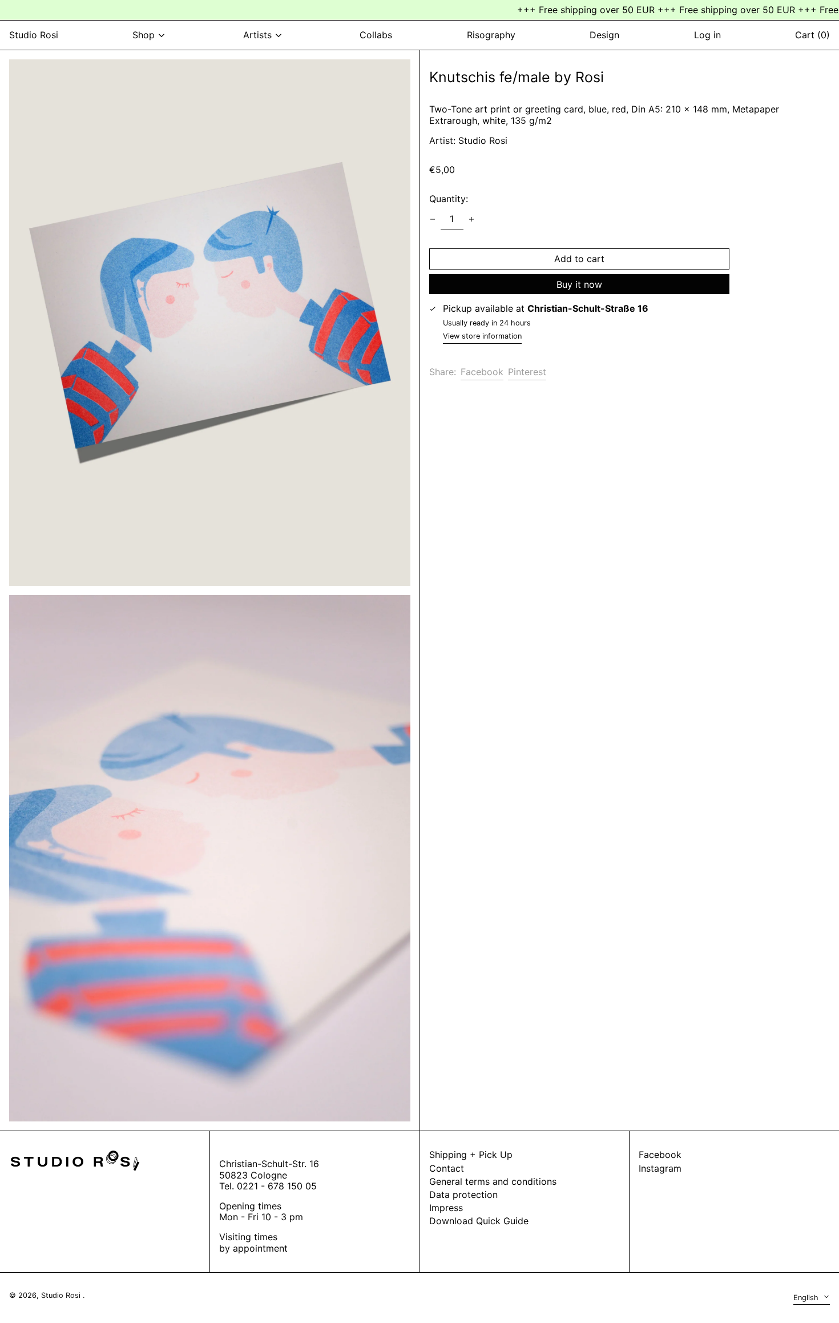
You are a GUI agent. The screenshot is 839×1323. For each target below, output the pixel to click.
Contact (446, 1168)
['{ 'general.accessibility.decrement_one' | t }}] (433, 219)
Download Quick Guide (479, 1221)
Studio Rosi (33, 35)
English (807, 1297)
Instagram (660, 1168)
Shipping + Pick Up (471, 1154)
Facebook (660, 1154)
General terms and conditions (492, 1181)
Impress (446, 1207)
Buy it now (579, 284)
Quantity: (448, 198)
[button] (209, 322)
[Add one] (471, 219)
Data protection (463, 1194)
